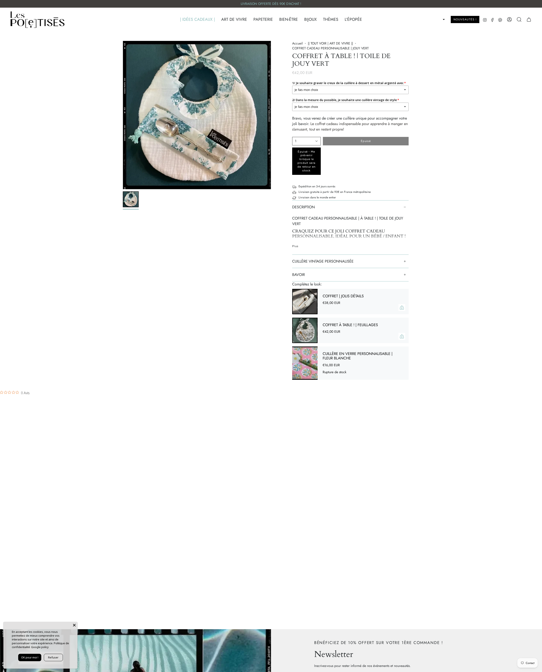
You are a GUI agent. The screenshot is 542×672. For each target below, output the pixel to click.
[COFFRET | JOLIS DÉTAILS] (305, 301)
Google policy (40, 647)
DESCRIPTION (303, 207)
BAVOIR (298, 274)
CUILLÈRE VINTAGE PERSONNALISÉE (323, 261)
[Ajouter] (401, 307)
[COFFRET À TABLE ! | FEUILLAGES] (305, 330)
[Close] (74, 625)
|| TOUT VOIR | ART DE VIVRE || (330, 43)
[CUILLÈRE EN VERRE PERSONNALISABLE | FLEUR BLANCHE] (305, 363)
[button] (197, 19)
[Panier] (529, 19)
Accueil (297, 43)
